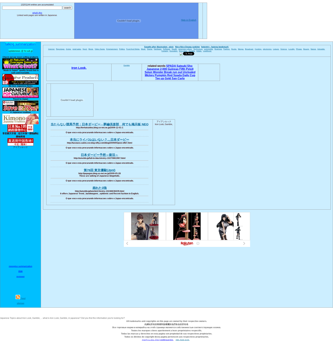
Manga (241, 49)
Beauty (306, 49)
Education (183, 51)
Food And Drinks (133, 49)
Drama (150, 49)
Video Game (100, 49)
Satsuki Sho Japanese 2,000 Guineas (170, 67)
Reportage (60, 49)
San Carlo (178, 78)
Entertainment (112, 49)
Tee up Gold (163, 78)
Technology (198, 49)
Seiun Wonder (154, 72)
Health (174, 49)
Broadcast (249, 49)
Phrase (299, 49)
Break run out (173, 72)
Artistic (199, 51)
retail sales (77, 49)
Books (234, 49)
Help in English (188, 20)
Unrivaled (189, 72)
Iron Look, (79, 68)
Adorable (321, 49)
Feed (22, 298)
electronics (267, 49)
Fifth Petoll (186, 69)
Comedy (165, 51)
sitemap (20, 303)
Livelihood (207, 51)
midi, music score (183, 340)
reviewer (20, 276)
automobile (209, 49)
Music (143, 49)
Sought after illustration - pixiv (159, 47)
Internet (51, 49)
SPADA (171, 65)
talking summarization (20, 44)
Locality (291, 49)
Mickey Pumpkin (156, 75)
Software (167, 49)
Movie (91, 49)
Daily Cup (188, 75)
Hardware (158, 49)
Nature (314, 49)
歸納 (20, 271)
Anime (68, 49)
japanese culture (185, 49)
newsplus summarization (20, 266)
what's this (37, 13)
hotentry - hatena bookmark (215, 47)
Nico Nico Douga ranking (187, 47)
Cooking (258, 49)
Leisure (276, 49)
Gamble (192, 51)
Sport (85, 49)
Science (283, 49)
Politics (122, 49)
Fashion (226, 49)
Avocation (173, 51)
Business (218, 49)
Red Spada (174, 75)
